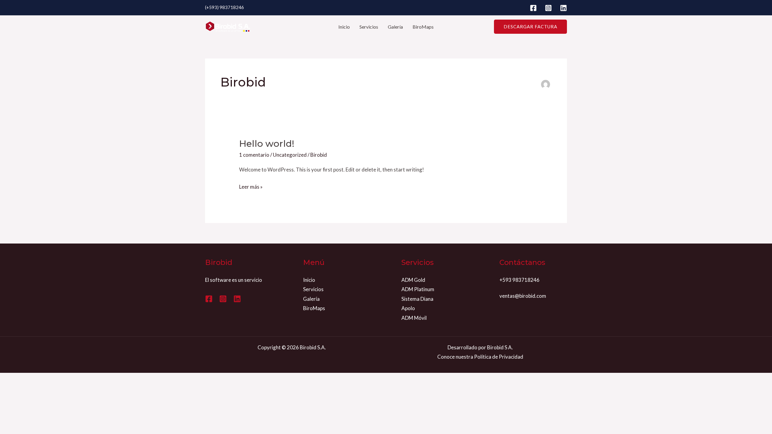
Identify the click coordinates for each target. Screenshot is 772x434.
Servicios (368, 27)
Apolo (408, 308)
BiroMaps (423, 27)
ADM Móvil (414, 318)
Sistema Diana (417, 299)
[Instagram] (548, 8)
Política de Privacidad (498, 357)
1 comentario (254, 155)
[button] (530, 27)
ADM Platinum (417, 289)
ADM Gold (413, 280)
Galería (395, 27)
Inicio (344, 27)
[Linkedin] (563, 8)
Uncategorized (290, 155)
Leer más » (251, 186)
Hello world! (266, 143)
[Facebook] (533, 8)
